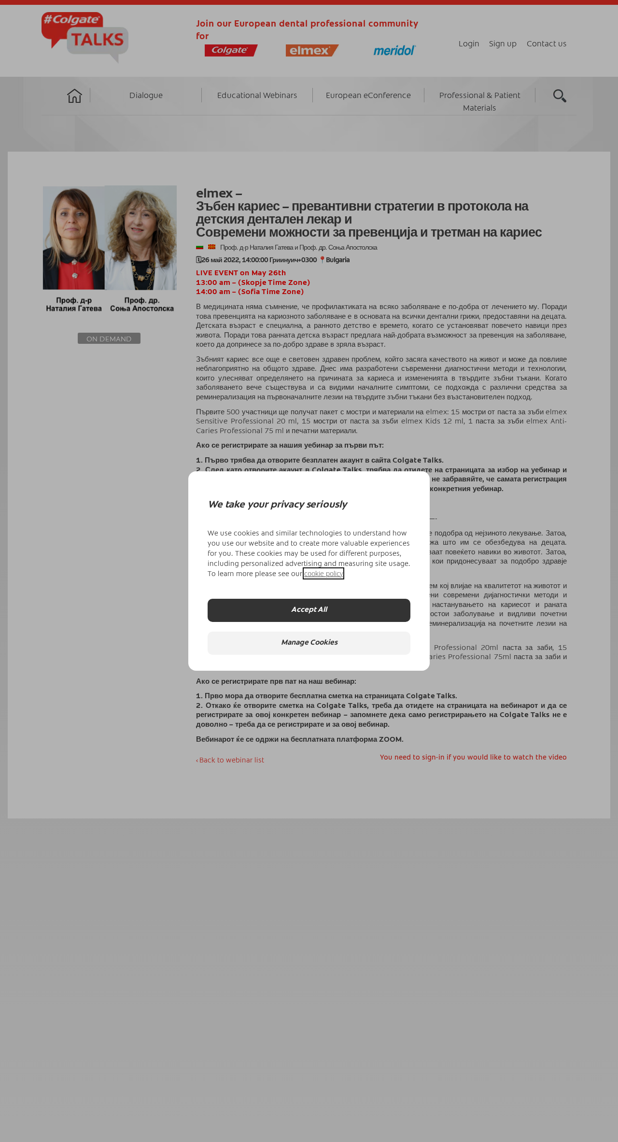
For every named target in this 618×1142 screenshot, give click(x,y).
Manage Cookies (309, 643)
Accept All (309, 610)
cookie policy (323, 573)
